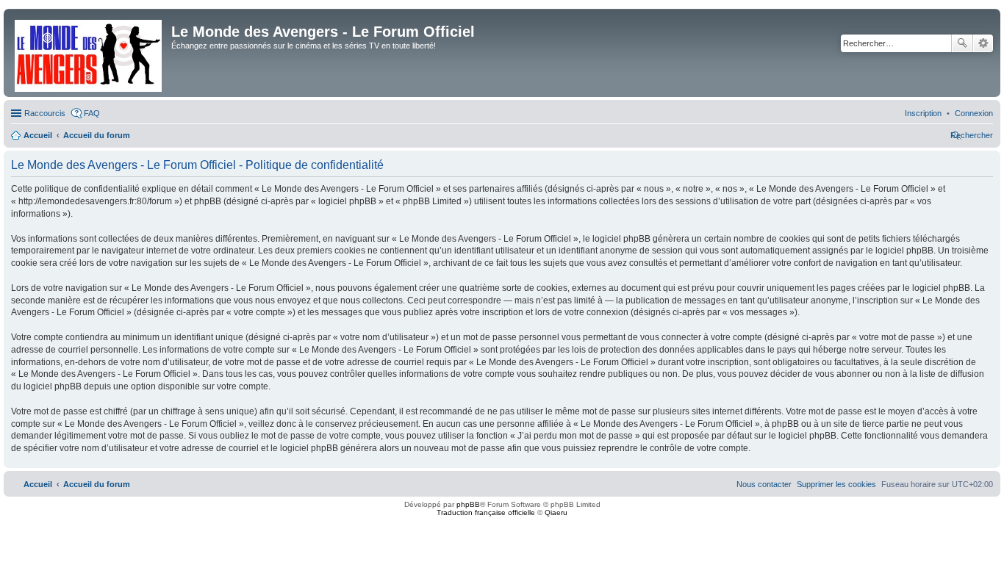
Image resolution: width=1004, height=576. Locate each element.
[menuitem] (974, 113)
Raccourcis (44, 113)
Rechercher (962, 43)
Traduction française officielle (486, 512)
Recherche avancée (983, 43)
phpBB (468, 504)
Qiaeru (556, 512)
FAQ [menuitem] (92, 113)
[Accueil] (89, 52)
